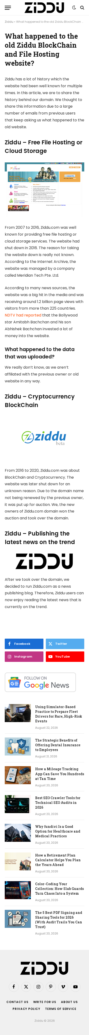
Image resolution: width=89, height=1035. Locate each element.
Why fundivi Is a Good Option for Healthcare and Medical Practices (57, 831)
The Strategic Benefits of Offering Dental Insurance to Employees (57, 745)
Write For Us (44, 1002)
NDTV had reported (23, 315)
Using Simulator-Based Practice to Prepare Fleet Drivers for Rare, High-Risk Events (58, 714)
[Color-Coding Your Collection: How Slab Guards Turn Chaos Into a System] (18, 890)
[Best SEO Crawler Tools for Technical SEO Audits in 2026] (18, 804)
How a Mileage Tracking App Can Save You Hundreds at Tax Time (59, 774)
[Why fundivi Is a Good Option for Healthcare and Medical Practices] (18, 833)
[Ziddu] (44, 7)
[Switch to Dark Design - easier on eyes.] (74, 7)
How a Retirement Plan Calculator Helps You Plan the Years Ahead (58, 860)
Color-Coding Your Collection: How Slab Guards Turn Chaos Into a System (59, 889)
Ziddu (9, 22)
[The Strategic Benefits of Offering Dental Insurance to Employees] (18, 746)
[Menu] (8, 7)
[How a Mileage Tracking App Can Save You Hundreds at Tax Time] (18, 775)
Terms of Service (60, 1009)
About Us (69, 1002)
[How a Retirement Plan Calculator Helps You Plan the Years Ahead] (18, 861)
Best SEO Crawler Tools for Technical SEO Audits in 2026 (57, 803)
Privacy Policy (26, 1009)
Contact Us (17, 1002)
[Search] (81, 7)
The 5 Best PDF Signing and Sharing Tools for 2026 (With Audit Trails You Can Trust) (58, 919)
